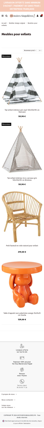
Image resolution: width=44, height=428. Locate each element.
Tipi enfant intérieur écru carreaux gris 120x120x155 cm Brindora (22, 179)
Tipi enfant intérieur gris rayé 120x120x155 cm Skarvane (22, 111)
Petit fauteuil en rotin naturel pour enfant (22, 246)
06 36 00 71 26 (22, 387)
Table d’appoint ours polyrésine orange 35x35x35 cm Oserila (22, 314)
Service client (22, 385)
